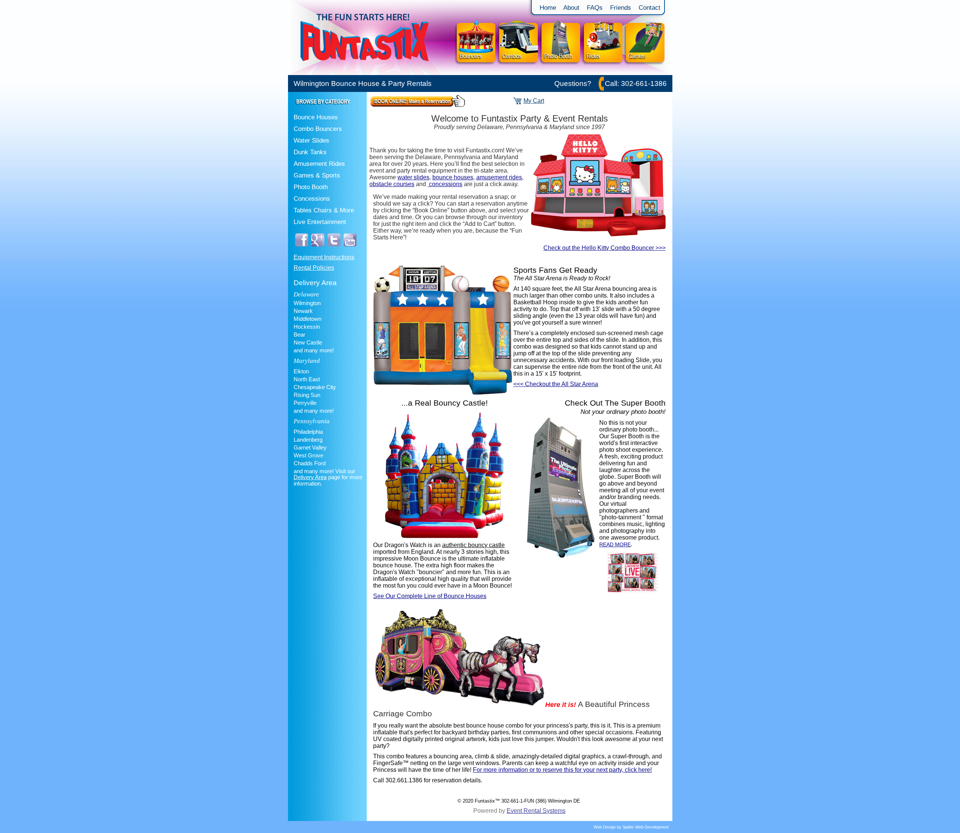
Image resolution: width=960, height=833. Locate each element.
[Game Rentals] (648, 73)
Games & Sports (317, 175)
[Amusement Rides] (603, 73)
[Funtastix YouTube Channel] (350, 248)
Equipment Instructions (324, 257)
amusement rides (499, 177)
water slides (413, 177)
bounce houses (452, 177)
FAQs (595, 7)
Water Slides (311, 140)
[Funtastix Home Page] (371, 73)
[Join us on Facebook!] (302, 248)
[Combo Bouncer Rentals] (518, 73)
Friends (620, 7)
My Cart (534, 101)
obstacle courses (391, 184)
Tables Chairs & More (324, 210)
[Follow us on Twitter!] (334, 248)
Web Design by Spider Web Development (631, 827)
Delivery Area (315, 283)
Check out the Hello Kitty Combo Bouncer (604, 248)
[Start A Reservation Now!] (418, 105)
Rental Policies (314, 268)
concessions (445, 184)
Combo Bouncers (318, 128)
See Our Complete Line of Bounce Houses (429, 596)
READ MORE (615, 544)
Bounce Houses (316, 117)
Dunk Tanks (310, 152)
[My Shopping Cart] (517, 102)
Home (548, 7)
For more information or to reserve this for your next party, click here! (562, 770)
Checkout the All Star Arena (555, 384)
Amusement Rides (319, 163)
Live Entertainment (320, 222)
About (572, 7)
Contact (649, 7)
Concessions (312, 198)
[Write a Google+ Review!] (318, 248)
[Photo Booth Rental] (560, 73)
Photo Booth (311, 187)
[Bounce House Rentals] (475, 73)
